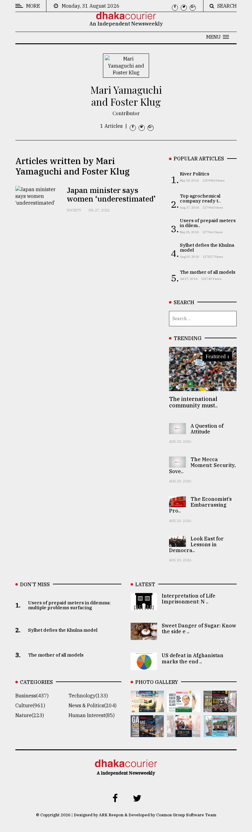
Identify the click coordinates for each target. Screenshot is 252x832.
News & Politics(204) (92, 705)
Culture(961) (30, 705)
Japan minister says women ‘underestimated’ (111, 194)
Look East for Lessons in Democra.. (196, 544)
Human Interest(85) (92, 715)
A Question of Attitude (207, 429)
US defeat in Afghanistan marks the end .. (192, 658)
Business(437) (32, 696)
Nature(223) (29, 715)
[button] (217, 37)
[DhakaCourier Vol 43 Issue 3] (220, 708)
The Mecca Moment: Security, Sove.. (202, 465)
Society (74, 210)
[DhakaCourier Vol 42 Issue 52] (220, 733)
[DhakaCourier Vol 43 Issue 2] (147, 733)
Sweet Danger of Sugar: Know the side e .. (199, 628)
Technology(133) (88, 696)
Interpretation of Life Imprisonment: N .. (188, 599)
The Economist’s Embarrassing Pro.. (200, 505)
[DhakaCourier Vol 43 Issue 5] (147, 708)
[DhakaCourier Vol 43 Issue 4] (183, 708)
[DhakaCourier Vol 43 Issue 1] (183, 733)
